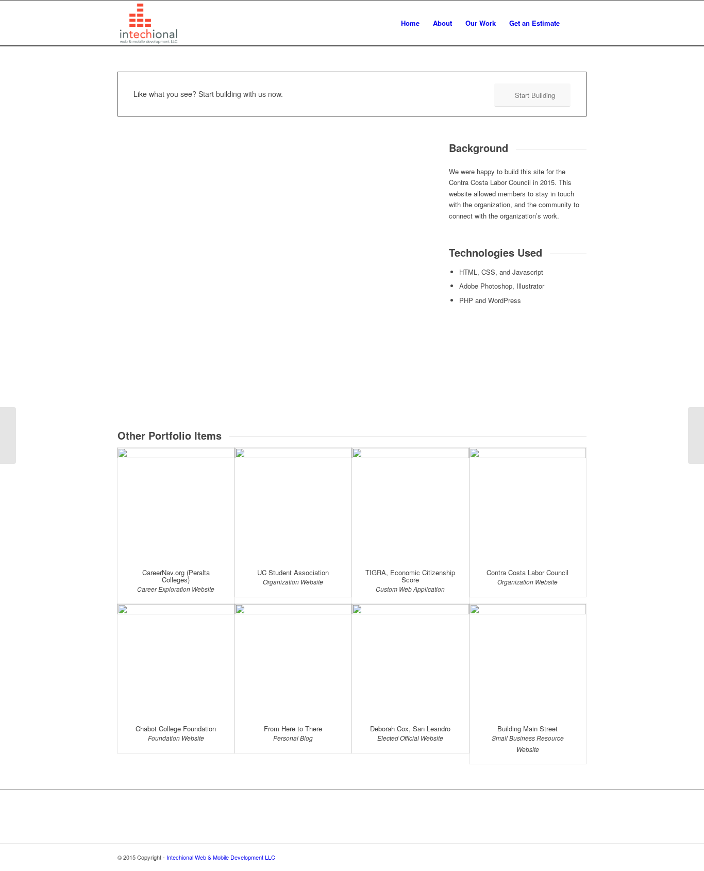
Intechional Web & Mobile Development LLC (220, 857)
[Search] (576, 23)
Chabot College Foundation (176, 728)
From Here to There (293, 728)
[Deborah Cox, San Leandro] (410, 659)
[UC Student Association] (293, 503)
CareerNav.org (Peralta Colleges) (176, 575)
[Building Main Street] (528, 659)
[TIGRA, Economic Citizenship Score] (410, 503)
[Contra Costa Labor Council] (528, 503)
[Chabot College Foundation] (176, 659)
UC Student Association (293, 572)
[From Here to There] (293, 659)
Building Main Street (527, 728)
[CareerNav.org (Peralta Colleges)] (176, 503)
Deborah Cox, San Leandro (410, 728)
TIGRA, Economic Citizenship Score (410, 575)
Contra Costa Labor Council (527, 572)
